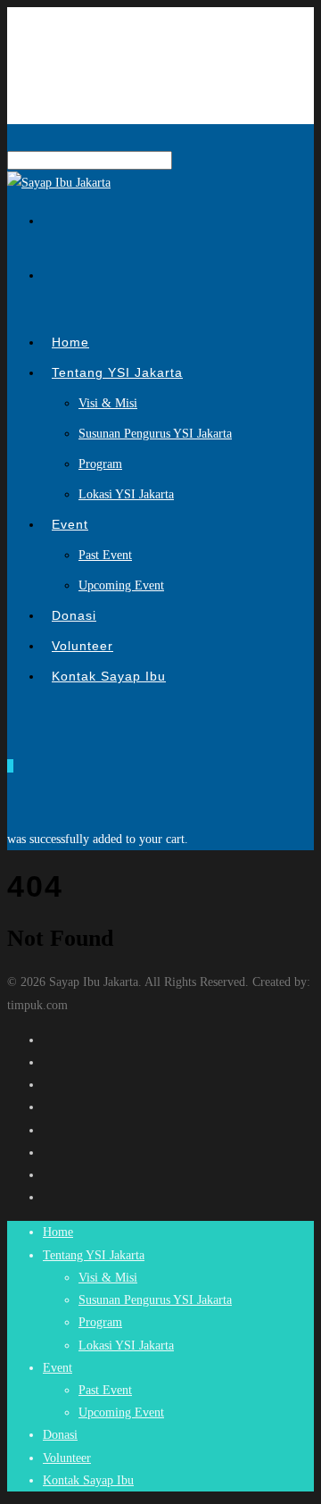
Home (58, 1232)
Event (70, 524)
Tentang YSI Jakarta (117, 372)
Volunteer (67, 1458)
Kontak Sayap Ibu (109, 676)
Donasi (60, 1434)
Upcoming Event (121, 585)
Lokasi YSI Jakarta (126, 494)
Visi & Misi (107, 403)
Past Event (105, 555)
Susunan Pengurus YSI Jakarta (155, 433)
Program (100, 464)
